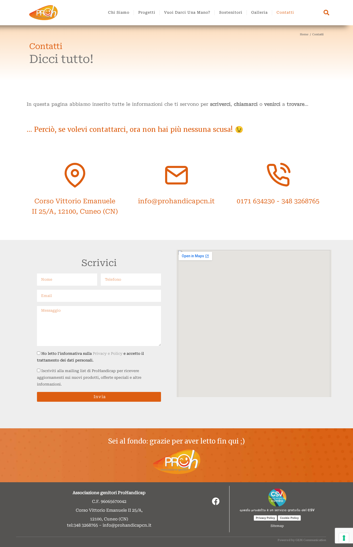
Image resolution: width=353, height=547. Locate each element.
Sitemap (277, 526)
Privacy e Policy (108, 353)
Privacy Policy (265, 518)
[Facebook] (216, 501)
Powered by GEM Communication (302, 540)
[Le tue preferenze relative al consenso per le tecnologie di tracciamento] (344, 538)
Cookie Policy (289, 518)
